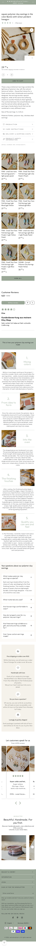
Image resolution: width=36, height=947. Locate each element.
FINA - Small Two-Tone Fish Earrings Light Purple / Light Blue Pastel (9, 265)
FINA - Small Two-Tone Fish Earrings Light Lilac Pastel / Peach (26, 174)
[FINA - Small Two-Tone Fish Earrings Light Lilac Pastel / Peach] (26, 162)
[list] (18, 689)
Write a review (13, 303)
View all (18, 278)
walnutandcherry (15, 937)
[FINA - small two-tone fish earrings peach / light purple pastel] (10, 162)
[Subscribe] (33, 893)
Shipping (10, 69)
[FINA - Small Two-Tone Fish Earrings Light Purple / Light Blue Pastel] (10, 252)
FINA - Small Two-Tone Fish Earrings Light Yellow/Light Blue (26, 203)
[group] (14, 847)
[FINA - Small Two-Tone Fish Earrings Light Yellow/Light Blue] (26, 191)
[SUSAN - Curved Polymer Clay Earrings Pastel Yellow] (26, 252)
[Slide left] (3, 2)
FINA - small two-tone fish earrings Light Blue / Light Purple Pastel (26, 233)
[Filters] (28, 302)
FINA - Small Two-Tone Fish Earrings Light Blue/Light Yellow (9, 203)
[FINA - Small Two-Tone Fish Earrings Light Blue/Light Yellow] (10, 191)
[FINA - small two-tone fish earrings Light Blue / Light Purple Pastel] (26, 221)
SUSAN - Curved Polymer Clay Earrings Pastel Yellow (26, 264)
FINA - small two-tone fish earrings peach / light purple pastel (9, 174)
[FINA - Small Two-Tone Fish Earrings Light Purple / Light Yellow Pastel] (10, 221)
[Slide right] (32, 2)
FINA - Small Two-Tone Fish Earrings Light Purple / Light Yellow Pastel (9, 234)
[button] (16, 803)
